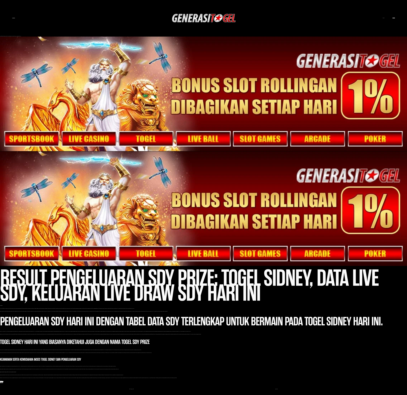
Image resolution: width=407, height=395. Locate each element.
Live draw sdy (1, 308)
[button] (1, 382)
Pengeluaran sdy (1, 331)
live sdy (66, 352)
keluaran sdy (47, 311)
